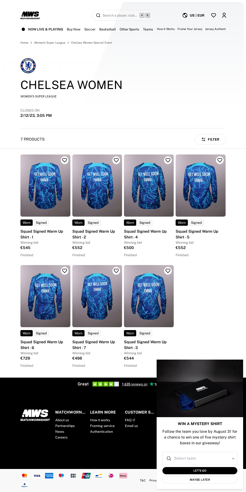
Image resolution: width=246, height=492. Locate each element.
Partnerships (65, 426)
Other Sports (129, 29)
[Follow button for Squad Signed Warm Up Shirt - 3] (168, 271)
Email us (131, 426)
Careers (61, 437)
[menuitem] (193, 15)
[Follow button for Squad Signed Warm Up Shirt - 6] (64, 271)
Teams (148, 29)
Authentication (101, 431)
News (59, 431)
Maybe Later (200, 479)
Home (24, 42)
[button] (233, 458)
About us (62, 420)
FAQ (128, 420)
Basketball (107, 29)
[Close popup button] (234, 368)
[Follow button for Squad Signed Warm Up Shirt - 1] (64, 160)
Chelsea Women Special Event (91, 42)
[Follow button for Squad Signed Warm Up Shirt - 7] (116, 271)
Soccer (89, 29)
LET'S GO (199, 470)
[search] (123, 15)
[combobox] (200, 458)
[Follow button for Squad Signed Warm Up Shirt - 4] (168, 160)
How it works (100, 420)
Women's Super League (49, 42)
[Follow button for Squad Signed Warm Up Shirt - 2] (116, 160)
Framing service (102, 426)
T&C (143, 480)
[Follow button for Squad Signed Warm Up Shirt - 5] (220, 160)
